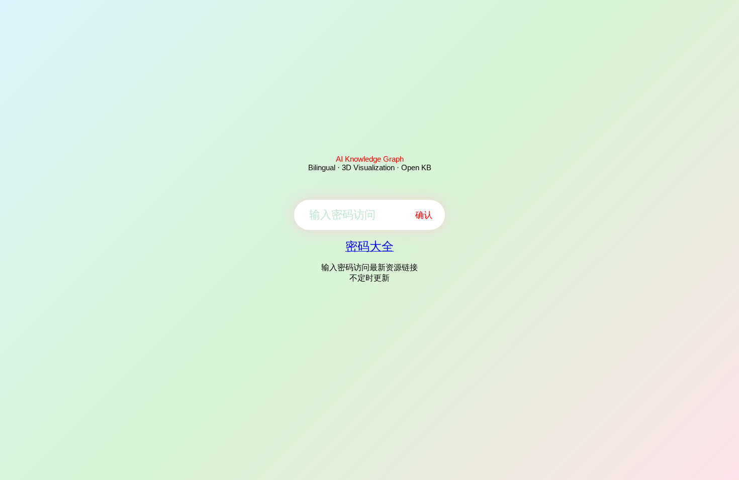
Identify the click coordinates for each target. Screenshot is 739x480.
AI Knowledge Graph (370, 159)
